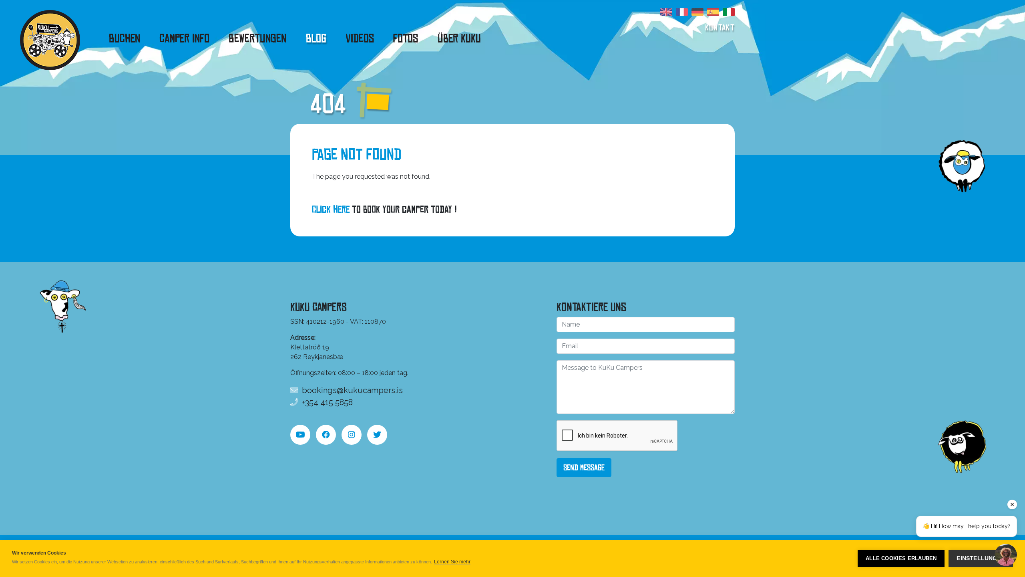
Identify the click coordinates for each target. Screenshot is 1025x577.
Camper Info (184, 38)
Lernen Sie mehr (452, 562)
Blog (316, 38)
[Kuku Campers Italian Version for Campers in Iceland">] (729, 14)
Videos (360, 38)
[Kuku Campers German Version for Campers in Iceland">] (697, 14)
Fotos (405, 38)
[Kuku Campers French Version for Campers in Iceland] (682, 14)
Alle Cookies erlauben (901, 558)
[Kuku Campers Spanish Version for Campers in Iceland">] (713, 14)
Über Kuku (459, 38)
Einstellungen (981, 558)
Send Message (584, 467)
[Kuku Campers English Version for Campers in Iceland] (666, 14)
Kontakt (720, 27)
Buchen (124, 38)
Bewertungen (258, 38)
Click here (331, 209)
